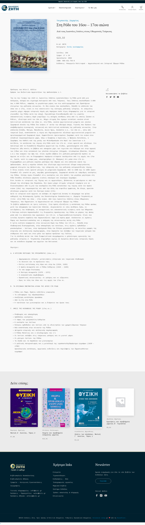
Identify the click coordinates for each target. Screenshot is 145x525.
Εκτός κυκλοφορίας (75, 47)
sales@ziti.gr (39, 493)
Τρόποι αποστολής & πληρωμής (66, 493)
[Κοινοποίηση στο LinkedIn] (114, 97)
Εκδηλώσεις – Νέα (60, 479)
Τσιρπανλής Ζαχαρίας (68, 21)
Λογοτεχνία (79, 8)
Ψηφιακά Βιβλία (59, 486)
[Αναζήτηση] (122, 7)
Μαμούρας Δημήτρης (17, 430)
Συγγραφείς (15, 486)
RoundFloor (121, 518)
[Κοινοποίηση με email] (118, 97)
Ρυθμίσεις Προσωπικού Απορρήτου (78, 518)
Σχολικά (51, 8)
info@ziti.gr (36, 491)
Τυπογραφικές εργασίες (63, 482)
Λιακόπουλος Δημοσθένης (84, 431)
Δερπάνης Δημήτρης (114, 419)
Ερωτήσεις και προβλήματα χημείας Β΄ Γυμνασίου (118, 423)
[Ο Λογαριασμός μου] (132, 7)
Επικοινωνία (58, 496)
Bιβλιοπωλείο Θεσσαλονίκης (22, 476)
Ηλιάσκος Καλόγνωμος (50, 430)
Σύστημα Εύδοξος (60, 489)
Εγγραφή (103, 481)
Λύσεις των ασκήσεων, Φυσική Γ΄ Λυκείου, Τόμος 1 (87, 435)
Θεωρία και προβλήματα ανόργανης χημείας (52, 434)
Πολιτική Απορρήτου (56, 518)
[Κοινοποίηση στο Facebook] (107, 97)
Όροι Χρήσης (41, 518)
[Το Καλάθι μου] (141, 7)
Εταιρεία (57, 472)
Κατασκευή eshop (99, 518)
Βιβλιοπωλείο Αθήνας (19, 479)
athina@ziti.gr (33, 496)
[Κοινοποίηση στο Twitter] (111, 97)
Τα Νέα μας (92, 8)
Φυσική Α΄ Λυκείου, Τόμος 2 (22, 433)
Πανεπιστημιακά (65, 8)
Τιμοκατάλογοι (59, 476)
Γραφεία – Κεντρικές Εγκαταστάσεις (26, 482)
